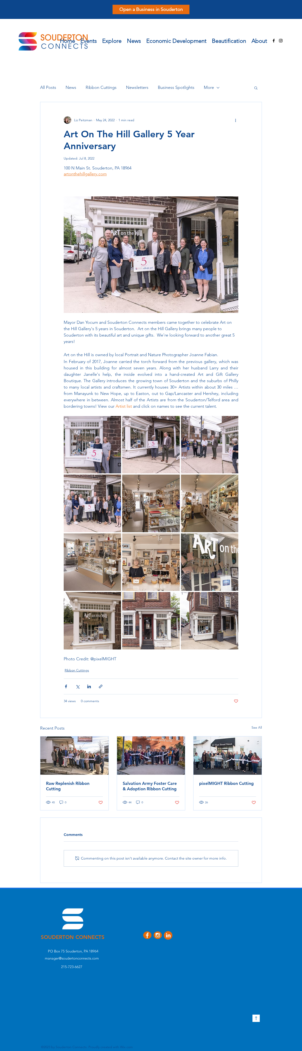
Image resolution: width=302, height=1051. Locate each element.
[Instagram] (280, 40)
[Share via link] (100, 686)
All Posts (48, 87)
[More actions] (235, 120)
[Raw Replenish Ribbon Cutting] (74, 755)
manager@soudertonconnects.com (72, 958)
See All (257, 727)
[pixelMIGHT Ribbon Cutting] (227, 755)
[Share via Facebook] (66, 686)
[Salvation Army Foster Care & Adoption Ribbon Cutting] (151, 755)
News (71, 87)
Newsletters (137, 87)
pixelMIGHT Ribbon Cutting (226, 783)
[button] (111, 39)
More (209, 87)
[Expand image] (92, 444)
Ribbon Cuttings (101, 87)
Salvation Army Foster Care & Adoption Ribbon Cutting (150, 786)
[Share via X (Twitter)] (77, 686)
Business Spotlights (176, 87)
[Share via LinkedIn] (89, 686)
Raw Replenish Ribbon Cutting (67, 786)
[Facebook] (273, 40)
